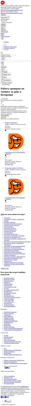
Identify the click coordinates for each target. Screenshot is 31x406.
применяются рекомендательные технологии (14, 387)
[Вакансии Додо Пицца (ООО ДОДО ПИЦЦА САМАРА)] (17, 141)
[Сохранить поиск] (2, 63)
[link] (3, 30)
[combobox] (8, 55)
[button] (2, 33)
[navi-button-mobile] (2, 38)
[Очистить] (3, 58)
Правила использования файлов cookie (12, 13)
